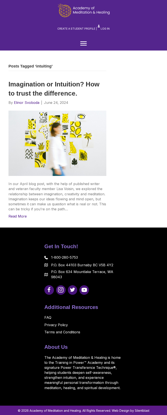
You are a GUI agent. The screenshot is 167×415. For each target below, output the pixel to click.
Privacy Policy (56, 325)
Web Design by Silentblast (130, 410)
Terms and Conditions (62, 332)
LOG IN (105, 28)
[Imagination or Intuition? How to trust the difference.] (57, 143)
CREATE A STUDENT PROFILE (76, 28)
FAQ (47, 317)
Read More (17, 216)
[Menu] (83, 43)
